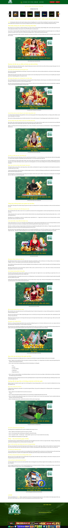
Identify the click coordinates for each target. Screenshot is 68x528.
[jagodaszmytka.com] (13, 2)
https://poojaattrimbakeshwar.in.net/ (45, 512)
